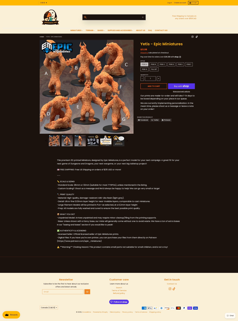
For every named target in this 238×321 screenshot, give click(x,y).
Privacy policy (127, 312)
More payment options (181, 92)
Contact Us (172, 284)
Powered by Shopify (100, 312)
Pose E (180, 64)
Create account (180, 3)
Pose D (171, 64)
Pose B (153, 64)
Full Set (154, 69)
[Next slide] (127, 140)
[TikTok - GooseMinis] (196, 36)
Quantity (144, 75)
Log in (169, 3)
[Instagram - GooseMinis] (192, 36)
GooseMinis (86, 312)
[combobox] (114, 17)
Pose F (189, 64)
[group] (54, 141)
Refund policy (115, 312)
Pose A (144, 64)
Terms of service (141, 312)
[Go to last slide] (46, 140)
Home (42, 37)
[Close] (143, 17)
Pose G (144, 69)
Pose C (162, 64)
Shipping (144, 52)
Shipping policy (155, 312)
